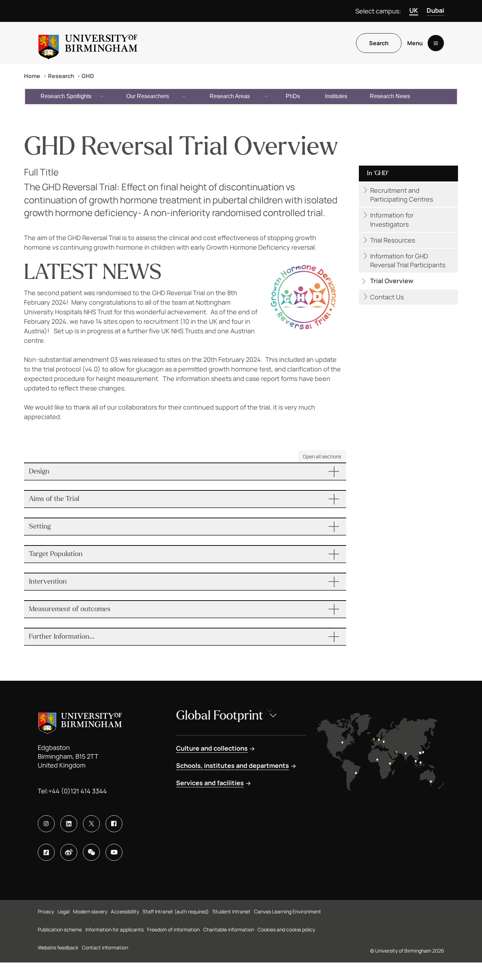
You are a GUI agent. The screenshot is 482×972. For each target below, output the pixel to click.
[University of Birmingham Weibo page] (68, 852)
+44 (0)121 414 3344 (77, 791)
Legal (64, 911)
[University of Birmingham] (88, 43)
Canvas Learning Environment (287, 911)
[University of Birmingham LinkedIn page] (68, 823)
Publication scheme (60, 929)
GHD (88, 76)
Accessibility (125, 911)
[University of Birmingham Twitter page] (91, 823)
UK (413, 10)
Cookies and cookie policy (286, 929)
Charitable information (228, 929)
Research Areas (230, 96)
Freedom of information (173, 929)
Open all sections (322, 456)
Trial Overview (391, 280)
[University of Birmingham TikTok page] (46, 852)
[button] (185, 471)
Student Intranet (231, 911)
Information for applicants (114, 929)
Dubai (435, 10)
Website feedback (58, 947)
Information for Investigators (392, 219)
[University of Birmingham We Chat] (91, 852)
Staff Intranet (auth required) (176, 911)
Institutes (336, 96)
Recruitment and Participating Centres (401, 194)
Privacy (46, 911)
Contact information (105, 947)
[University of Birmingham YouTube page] (114, 852)
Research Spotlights (66, 96)
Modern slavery (90, 911)
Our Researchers (147, 96)
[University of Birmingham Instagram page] (46, 823)
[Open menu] (435, 43)
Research (61, 76)
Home (32, 76)
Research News (390, 96)
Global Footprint (219, 715)
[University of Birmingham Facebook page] (114, 823)
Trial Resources (392, 240)
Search (378, 43)
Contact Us (387, 297)
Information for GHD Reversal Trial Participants (407, 260)
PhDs (293, 96)
